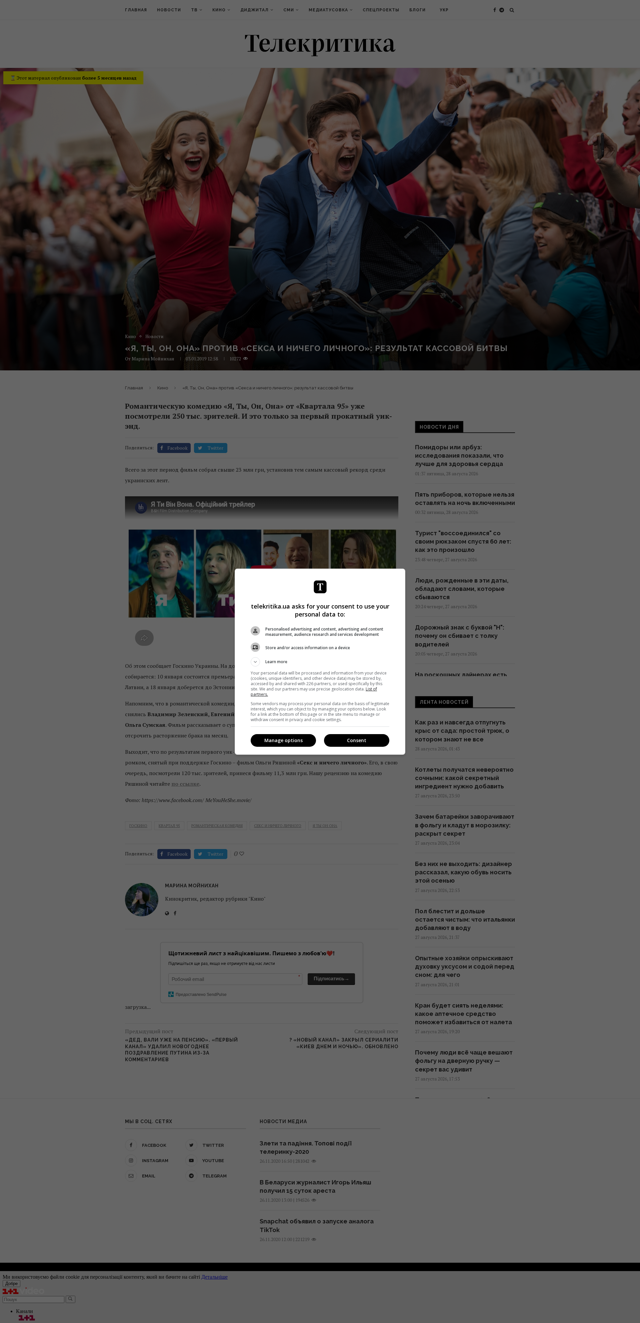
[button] (320, 661)
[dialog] (320, 662)
